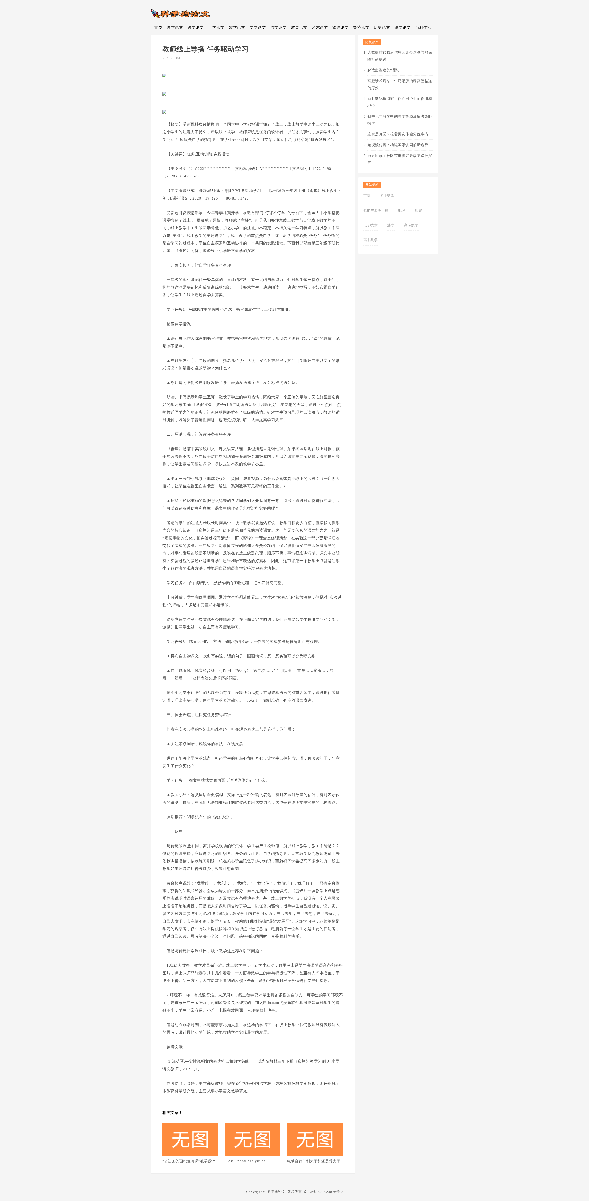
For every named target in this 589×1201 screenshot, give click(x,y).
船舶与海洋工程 (375, 210)
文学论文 (258, 27)
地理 (401, 210)
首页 (158, 27)
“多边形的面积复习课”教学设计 (188, 1161)
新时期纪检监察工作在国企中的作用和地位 (399, 102)
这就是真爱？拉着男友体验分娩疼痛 (397, 134)
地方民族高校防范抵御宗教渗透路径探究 (399, 159)
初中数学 (387, 196)
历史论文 (382, 27)
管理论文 (340, 27)
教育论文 (299, 27)
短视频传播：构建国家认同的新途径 (397, 145)
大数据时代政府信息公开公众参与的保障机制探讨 (399, 55)
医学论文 (196, 27)
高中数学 (370, 240)
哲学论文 (278, 27)
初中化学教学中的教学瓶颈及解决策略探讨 (399, 119)
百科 (366, 196)
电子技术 (370, 225)
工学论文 (216, 27)
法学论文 (403, 27)
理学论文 (175, 27)
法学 (390, 225)
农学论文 (237, 27)
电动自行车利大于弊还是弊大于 (313, 1161)
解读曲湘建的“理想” (384, 70)
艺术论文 (320, 27)
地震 (418, 210)
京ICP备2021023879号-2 (323, 1192)
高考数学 (411, 225)
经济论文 (361, 27)
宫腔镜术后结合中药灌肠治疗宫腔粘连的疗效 (399, 84)
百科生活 (423, 27)
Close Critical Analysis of (245, 1161)
